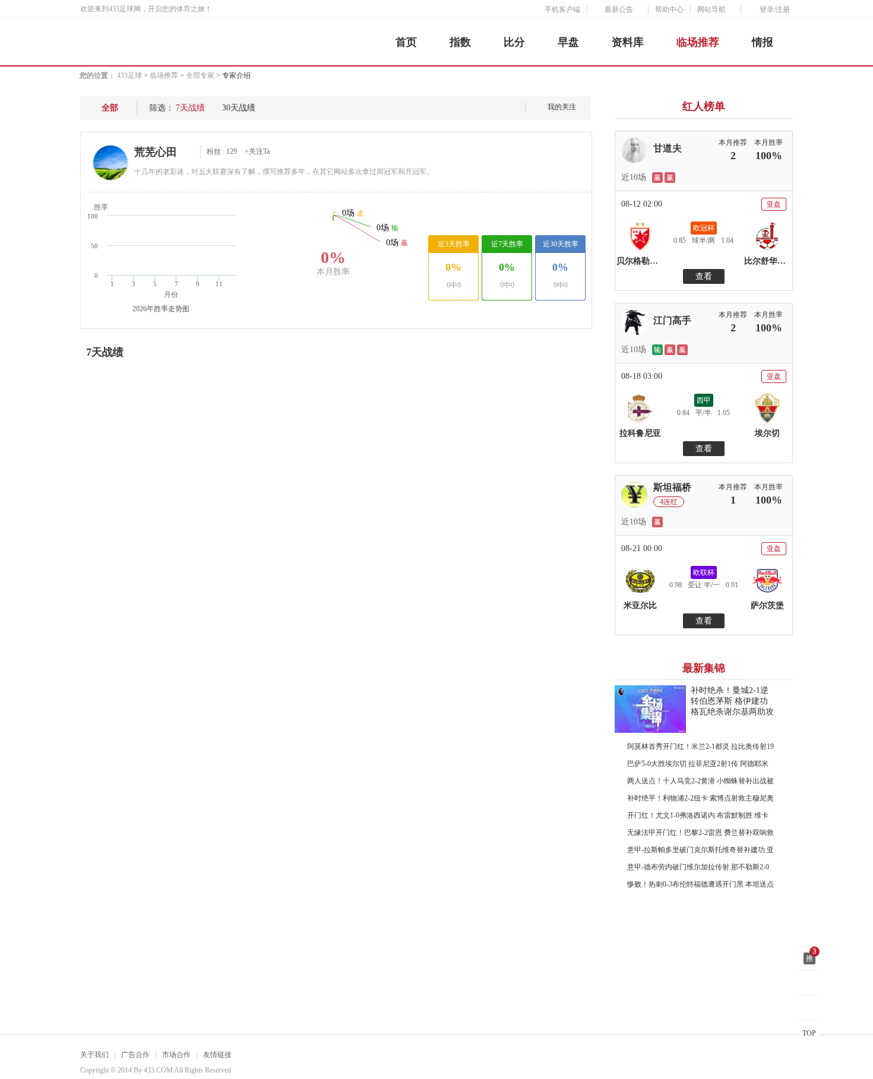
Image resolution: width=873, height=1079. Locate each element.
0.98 (675, 585)
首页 (406, 42)
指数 (460, 42)
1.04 (727, 240)
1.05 (723, 413)
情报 (762, 42)
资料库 (628, 42)
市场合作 (176, 1054)
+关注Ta (257, 151)
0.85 (679, 240)
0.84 (683, 413)
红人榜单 (703, 106)
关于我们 (94, 1054)
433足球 (129, 75)
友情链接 (217, 1054)
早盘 (568, 42)
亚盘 (774, 204)
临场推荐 (697, 42)
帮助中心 (669, 9)
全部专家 (200, 75)
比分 (514, 42)
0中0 (454, 285)
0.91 (732, 585)
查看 (703, 276)
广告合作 (135, 1054)
